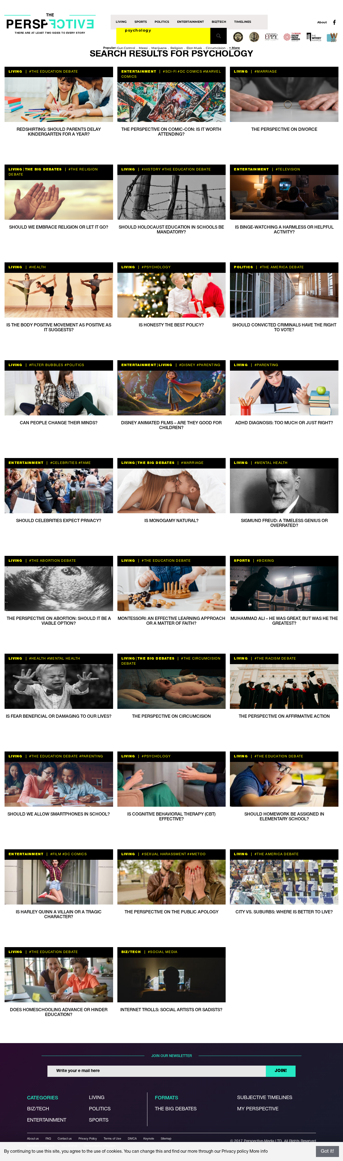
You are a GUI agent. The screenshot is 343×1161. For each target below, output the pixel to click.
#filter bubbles (46, 365)
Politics (162, 22)
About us (33, 1138)
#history (151, 169)
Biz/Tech (219, 22)
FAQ (48, 1138)
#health (37, 267)
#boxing (265, 560)
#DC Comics (189, 71)
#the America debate (281, 267)
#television (287, 169)
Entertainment (190, 22)
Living (121, 22)
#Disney (187, 365)
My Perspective (257, 1109)
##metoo (196, 854)
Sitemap (166, 1138)
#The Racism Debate (274, 658)
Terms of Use (112, 1138)
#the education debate (53, 71)
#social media (162, 952)
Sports (141, 22)
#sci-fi (169, 71)
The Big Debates (43, 169)
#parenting (208, 365)
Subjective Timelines (264, 1098)
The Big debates (176, 1109)
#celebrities (63, 463)
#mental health (270, 463)
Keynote (148, 1138)
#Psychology (156, 267)
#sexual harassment (163, 854)
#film (55, 854)
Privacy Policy (88, 1138)
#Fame (84, 463)
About (322, 22)
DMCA (132, 1138)
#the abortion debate (52, 560)
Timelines (242, 22)
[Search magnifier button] (218, 36)
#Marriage (265, 71)
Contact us (65, 1138)
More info (258, 1151)
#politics (74, 365)
